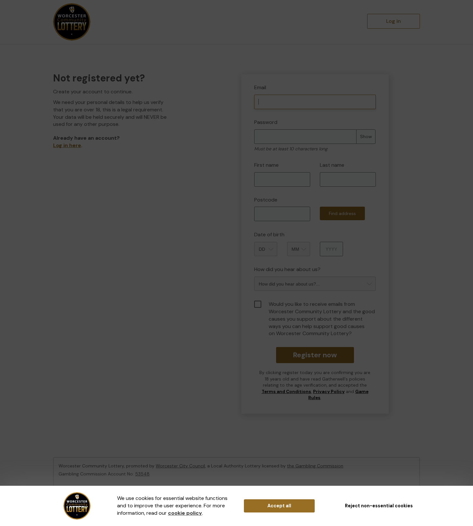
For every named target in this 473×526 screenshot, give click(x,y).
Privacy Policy (329, 391)
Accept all (279, 506)
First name (266, 165)
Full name (247, 69)
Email (260, 87)
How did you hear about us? (287, 269)
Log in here (67, 145)
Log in (393, 21)
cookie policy (185, 513)
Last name (332, 165)
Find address (342, 213)
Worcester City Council (180, 466)
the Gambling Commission (315, 466)
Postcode (265, 199)
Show (366, 136)
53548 (142, 474)
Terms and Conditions (286, 391)
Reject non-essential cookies (379, 506)
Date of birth (269, 234)
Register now (315, 355)
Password (265, 122)
